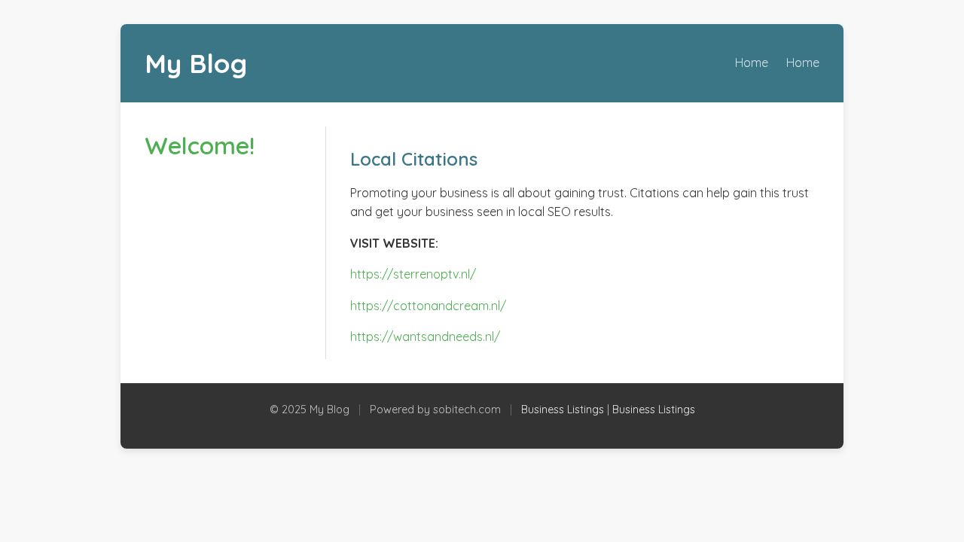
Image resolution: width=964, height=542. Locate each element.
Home (751, 62)
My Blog (196, 63)
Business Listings (562, 409)
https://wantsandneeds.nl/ (425, 336)
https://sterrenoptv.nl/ (413, 274)
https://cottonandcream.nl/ (428, 305)
